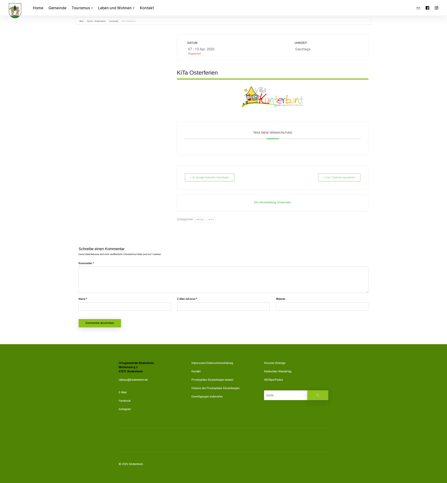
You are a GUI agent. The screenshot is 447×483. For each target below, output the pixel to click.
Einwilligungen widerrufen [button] (207, 396)
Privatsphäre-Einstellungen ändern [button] (212, 379)
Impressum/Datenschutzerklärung (212, 363)
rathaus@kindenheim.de (133, 379)
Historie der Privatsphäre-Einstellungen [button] (215, 388)
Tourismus (81, 8)
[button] (308, 440)
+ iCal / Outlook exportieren (339, 177)
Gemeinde (57, 8)
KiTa (211, 220)
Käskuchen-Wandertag (277, 371)
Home (38, 8)
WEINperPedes (273, 379)
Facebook (125, 400)
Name (83, 299)
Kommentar (86, 263)
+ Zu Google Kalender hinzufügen (209, 177)
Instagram (125, 409)
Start (81, 21)
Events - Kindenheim (96, 21)
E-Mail (123, 392)
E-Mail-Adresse (187, 299)
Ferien (200, 220)
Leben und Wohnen (115, 8)
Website (280, 299)
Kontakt (147, 8)
